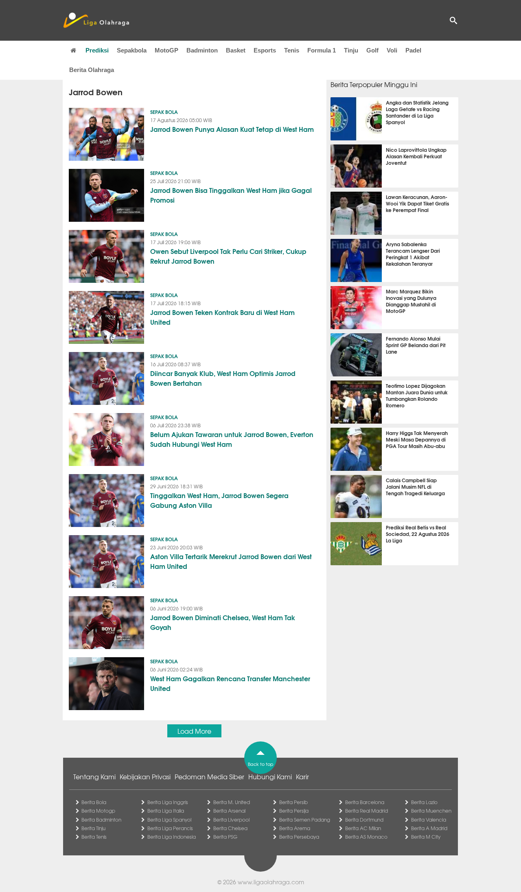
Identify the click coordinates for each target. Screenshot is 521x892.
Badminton (202, 50)
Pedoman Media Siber (209, 776)
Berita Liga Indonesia (171, 836)
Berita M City (425, 836)
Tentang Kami (94, 776)
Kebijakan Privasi (145, 776)
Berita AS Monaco (366, 836)
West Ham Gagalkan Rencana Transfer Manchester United (230, 683)
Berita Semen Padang (304, 819)
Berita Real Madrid (366, 810)
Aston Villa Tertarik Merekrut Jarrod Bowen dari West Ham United (231, 561)
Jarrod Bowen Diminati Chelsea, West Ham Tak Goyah (222, 622)
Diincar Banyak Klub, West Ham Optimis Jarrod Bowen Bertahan (223, 378)
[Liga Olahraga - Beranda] (96, 20)
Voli (392, 50)
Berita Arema (294, 828)
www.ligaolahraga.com (271, 882)
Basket (235, 50)
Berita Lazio (424, 802)
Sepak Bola (164, 112)
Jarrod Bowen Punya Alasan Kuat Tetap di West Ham (232, 129)
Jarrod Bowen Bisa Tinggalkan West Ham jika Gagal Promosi (231, 195)
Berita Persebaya (299, 836)
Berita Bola (93, 802)
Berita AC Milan (363, 828)
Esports (265, 50)
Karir (302, 776)
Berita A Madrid (429, 828)
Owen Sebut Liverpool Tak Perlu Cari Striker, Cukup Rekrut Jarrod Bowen (228, 256)
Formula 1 (321, 50)
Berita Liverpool (231, 819)
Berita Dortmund (364, 819)
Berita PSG (225, 836)
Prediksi (97, 50)
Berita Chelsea (230, 828)
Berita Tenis (94, 836)
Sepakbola (132, 50)
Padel (413, 50)
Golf (372, 50)
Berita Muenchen (431, 810)
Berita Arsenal (229, 810)
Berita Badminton (101, 819)
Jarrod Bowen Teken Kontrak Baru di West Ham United (222, 317)
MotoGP (166, 50)
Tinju (351, 50)
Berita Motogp (98, 810)
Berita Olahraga (91, 69)
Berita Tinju (93, 828)
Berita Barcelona (364, 802)
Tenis (291, 50)
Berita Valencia (428, 819)
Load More (194, 731)
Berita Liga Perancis (170, 828)
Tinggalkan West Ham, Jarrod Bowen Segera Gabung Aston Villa (219, 500)
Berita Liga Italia (165, 810)
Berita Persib (293, 802)
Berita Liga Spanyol (169, 819)
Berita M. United (231, 802)
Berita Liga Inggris (167, 802)
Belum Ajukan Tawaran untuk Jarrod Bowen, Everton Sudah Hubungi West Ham (231, 439)
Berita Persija (294, 810)
